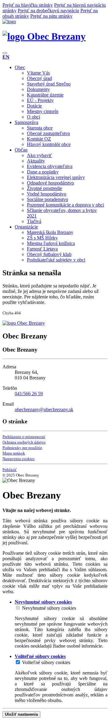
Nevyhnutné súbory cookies (49, 608)
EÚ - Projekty (40, 100)
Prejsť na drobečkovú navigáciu (48, 10)
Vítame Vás (38, 72)
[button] (5, 57)
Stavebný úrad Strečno (49, 83)
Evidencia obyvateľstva (49, 166)
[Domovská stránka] (9, 21)
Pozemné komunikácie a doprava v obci (65, 204)
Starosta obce (40, 127)
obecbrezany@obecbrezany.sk (44, 409)
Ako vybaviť (39, 155)
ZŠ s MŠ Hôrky (42, 237)
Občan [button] (21, 149)
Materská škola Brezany (50, 232)
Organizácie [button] (26, 226)
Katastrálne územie (45, 94)
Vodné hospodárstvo (46, 193)
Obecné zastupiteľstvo (48, 133)
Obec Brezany (55, 36)
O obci (33, 116)
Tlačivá (34, 221)
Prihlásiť (9, 469)
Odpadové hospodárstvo (50, 182)
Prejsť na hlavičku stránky (27, 5)
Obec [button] (20, 67)
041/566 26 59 (29, 393)
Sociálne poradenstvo (47, 199)
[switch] (18, 608)
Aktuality (36, 160)
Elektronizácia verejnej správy (56, 177)
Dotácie (34, 105)
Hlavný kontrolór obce (49, 144)
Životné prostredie (44, 188)
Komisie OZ (39, 138)
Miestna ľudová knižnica (51, 243)
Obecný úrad (39, 78)
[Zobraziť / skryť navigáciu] (4, 53)
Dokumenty (38, 89)
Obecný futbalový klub (49, 254)
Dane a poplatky (43, 171)
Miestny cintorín (42, 111)
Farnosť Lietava (42, 248)
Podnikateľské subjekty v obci (56, 259)
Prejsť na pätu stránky (51, 16)
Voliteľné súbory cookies (46, 662)
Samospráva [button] (26, 122)
